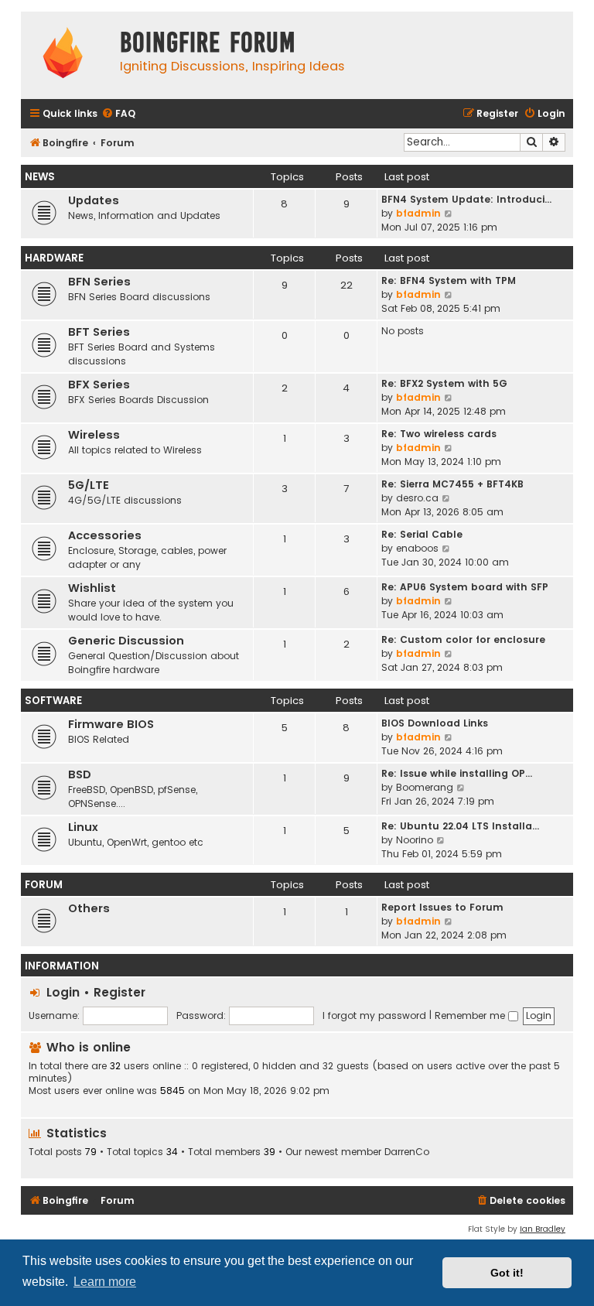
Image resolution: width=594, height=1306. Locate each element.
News (40, 176)
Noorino (414, 839)
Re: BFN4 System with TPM (448, 280)
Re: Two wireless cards (439, 433)
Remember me (471, 1015)
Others (89, 908)
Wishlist (92, 588)
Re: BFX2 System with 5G (444, 383)
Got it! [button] (507, 1273)
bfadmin (418, 213)
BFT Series (99, 332)
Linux (83, 827)
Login (63, 992)
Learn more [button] (104, 1281)
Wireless (94, 435)
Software (53, 700)
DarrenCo (406, 1152)
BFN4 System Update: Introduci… (466, 199)
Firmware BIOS (111, 724)
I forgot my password (374, 1015)
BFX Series (99, 384)
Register (119, 992)
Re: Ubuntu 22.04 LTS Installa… (460, 825)
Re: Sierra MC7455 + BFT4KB (452, 484)
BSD (79, 774)
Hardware (54, 258)
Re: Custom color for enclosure (463, 639)
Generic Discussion (126, 640)
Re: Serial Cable (422, 534)
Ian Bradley (542, 1229)
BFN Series (99, 281)
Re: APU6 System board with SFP (464, 586)
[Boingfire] (63, 55)
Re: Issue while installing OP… (456, 773)
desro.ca (417, 497)
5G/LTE (88, 485)
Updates (93, 200)
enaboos (417, 548)
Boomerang (424, 787)
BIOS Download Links (434, 723)
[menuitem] (118, 114)
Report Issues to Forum (442, 907)
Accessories (105, 535)
